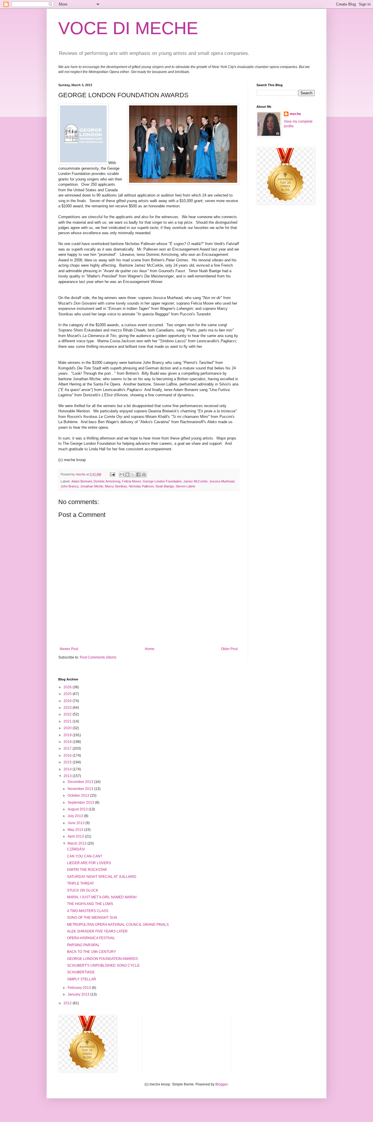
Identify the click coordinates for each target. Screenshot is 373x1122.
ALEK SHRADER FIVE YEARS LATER (97, 931)
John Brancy (69, 486)
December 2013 (81, 782)
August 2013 (78, 809)
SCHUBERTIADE (81, 972)
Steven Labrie (185, 486)
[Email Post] (112, 474)
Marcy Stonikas (116, 486)
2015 (68, 762)
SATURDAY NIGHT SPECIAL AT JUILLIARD (101, 877)
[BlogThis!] (127, 474)
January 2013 (79, 994)
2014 (68, 769)
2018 (68, 742)
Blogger (221, 1084)
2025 (68, 694)
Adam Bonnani (81, 481)
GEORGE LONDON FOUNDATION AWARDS (102, 959)
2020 (68, 728)
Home (149, 649)
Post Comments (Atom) (98, 657)
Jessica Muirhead (221, 481)
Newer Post (69, 649)
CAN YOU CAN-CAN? (84, 856)
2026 (68, 687)
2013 (68, 776)
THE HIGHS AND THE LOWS (90, 904)
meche (295, 114)
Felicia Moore (131, 481)
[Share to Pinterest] (144, 474)
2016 (68, 755)
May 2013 (76, 830)
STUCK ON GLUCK (82, 890)
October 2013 (79, 795)
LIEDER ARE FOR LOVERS (89, 863)
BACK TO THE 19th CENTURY (91, 952)
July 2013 (76, 816)
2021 (68, 721)
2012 (68, 1003)
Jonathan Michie (91, 486)
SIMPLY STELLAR (81, 979)
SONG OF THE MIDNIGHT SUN (92, 918)
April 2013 (76, 836)
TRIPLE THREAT (80, 883)
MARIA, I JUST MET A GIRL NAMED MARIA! (102, 897)
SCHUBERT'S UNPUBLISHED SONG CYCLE (103, 965)
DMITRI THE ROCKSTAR (87, 870)
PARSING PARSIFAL (83, 945)
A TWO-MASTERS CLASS (87, 911)
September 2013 (81, 802)
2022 (68, 714)
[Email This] (122, 474)
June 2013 (76, 823)
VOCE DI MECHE (128, 28)
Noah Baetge (165, 486)
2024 (68, 701)
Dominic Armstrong (107, 481)
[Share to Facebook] (138, 474)
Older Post (229, 649)
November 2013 (81, 789)
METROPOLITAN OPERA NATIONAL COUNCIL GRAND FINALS (118, 925)
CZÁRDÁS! (76, 849)
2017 (68, 748)
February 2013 (80, 988)
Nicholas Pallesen (141, 486)
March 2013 (77, 843)
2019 (68, 735)
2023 (68, 708)
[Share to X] (133, 474)
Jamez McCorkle (195, 481)
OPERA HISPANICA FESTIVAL (91, 938)
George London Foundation (162, 481)
